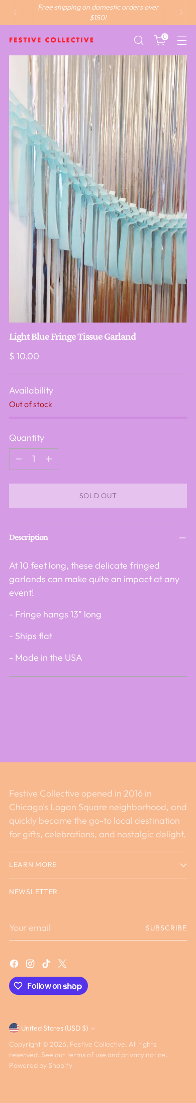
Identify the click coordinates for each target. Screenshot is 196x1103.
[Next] (181, 12)
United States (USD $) (54, 1028)
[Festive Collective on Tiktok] (47, 965)
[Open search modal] (138, 40)
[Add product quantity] (49, 459)
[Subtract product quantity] (19, 459)
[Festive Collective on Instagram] (31, 965)
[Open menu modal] (181, 40)
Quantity (26, 437)
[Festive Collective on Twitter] (63, 965)
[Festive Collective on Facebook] (15, 965)
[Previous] (15, 12)
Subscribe (166, 927)
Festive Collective (97, 1044)
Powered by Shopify (40, 1065)
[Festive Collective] (51, 40)
